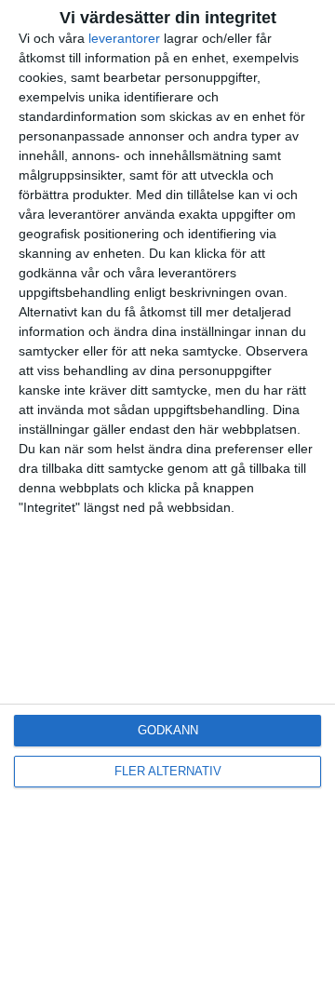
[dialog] (167, 490)
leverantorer (124, 38)
